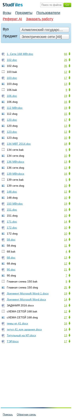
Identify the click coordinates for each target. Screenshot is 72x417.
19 (65, 95)
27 (65, 317)
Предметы (23, 13)
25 (65, 287)
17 (65, 77)
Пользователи (48, 13)
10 (65, 137)
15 (65, 113)
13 (65, 83)
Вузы (7, 13)
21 (65, 269)
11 (65, 245)
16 (65, 101)
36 (65, 65)
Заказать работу (39, 19)
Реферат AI (12, 19)
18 (65, 143)
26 (65, 59)
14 (65, 221)
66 (65, 53)
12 (65, 71)
